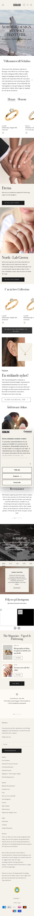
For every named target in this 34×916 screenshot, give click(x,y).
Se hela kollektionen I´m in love (16, 330)
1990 (30, 563)
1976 (10, 563)
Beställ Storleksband (8, 786)
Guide (15, 665)
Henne (11, 99)
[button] (8, 617)
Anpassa (16, 476)
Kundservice (6, 789)
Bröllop (16, 645)
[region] (17, 702)
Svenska (16, 898)
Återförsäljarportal (8, 777)
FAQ (3, 792)
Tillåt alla (17, 470)
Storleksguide (6, 799)
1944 (3, 563)
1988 (23, 563)
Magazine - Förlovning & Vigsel (11, 773)
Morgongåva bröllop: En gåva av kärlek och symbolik (22, 651)
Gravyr (4, 802)
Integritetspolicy (7, 828)
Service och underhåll (8, 796)
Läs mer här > (17, 587)
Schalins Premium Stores (10, 764)
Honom (22, 99)
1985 (17, 563)
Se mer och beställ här (15, 399)
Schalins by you (6, 770)
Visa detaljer (24, 464)
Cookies (4, 825)
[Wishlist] (24, 5)
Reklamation (6, 809)
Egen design (5, 806)
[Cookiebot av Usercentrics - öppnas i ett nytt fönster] (24, 432)
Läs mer (18, 658)
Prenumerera (10, 750)
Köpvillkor (5, 821)
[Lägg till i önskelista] (3, 133)
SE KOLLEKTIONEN (12, 202)
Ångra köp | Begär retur (9, 812)
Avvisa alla (16, 482)
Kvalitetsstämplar (7, 767)
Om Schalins (6, 760)
